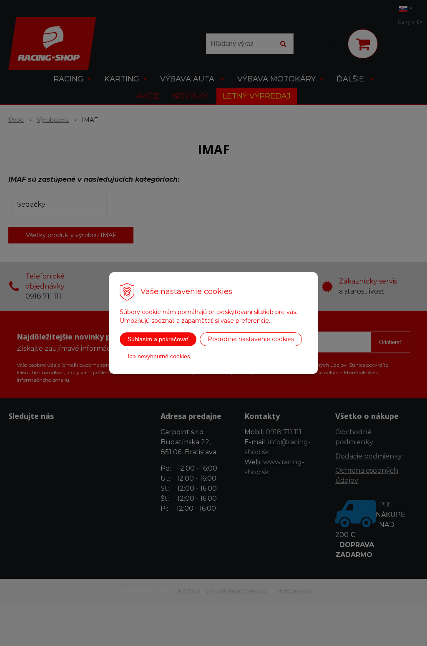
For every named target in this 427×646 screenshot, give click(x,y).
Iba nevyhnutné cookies (159, 356)
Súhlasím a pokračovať (158, 339)
